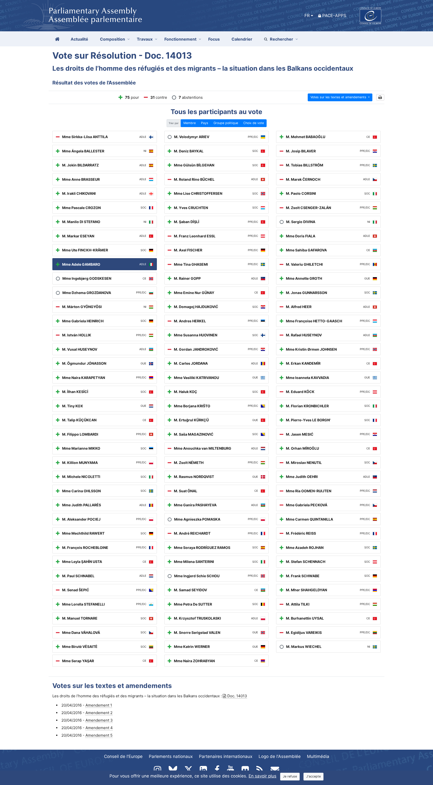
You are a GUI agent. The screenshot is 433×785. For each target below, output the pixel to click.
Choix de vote (253, 123)
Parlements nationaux (171, 756)
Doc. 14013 (237, 696)
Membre (189, 123)
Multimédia (318, 756)
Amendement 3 (99, 720)
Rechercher (281, 39)
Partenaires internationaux (225, 756)
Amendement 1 (98, 705)
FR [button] (307, 15)
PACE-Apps (334, 15)
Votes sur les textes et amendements (338, 97)
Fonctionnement (180, 39)
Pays (204, 123)
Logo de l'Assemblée (280, 756)
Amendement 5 (99, 735)
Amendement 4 (99, 727)
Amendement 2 (99, 712)
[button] (380, 97)
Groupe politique (225, 123)
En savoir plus (262, 775)
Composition (112, 39)
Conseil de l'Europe (123, 756)
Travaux (145, 39)
